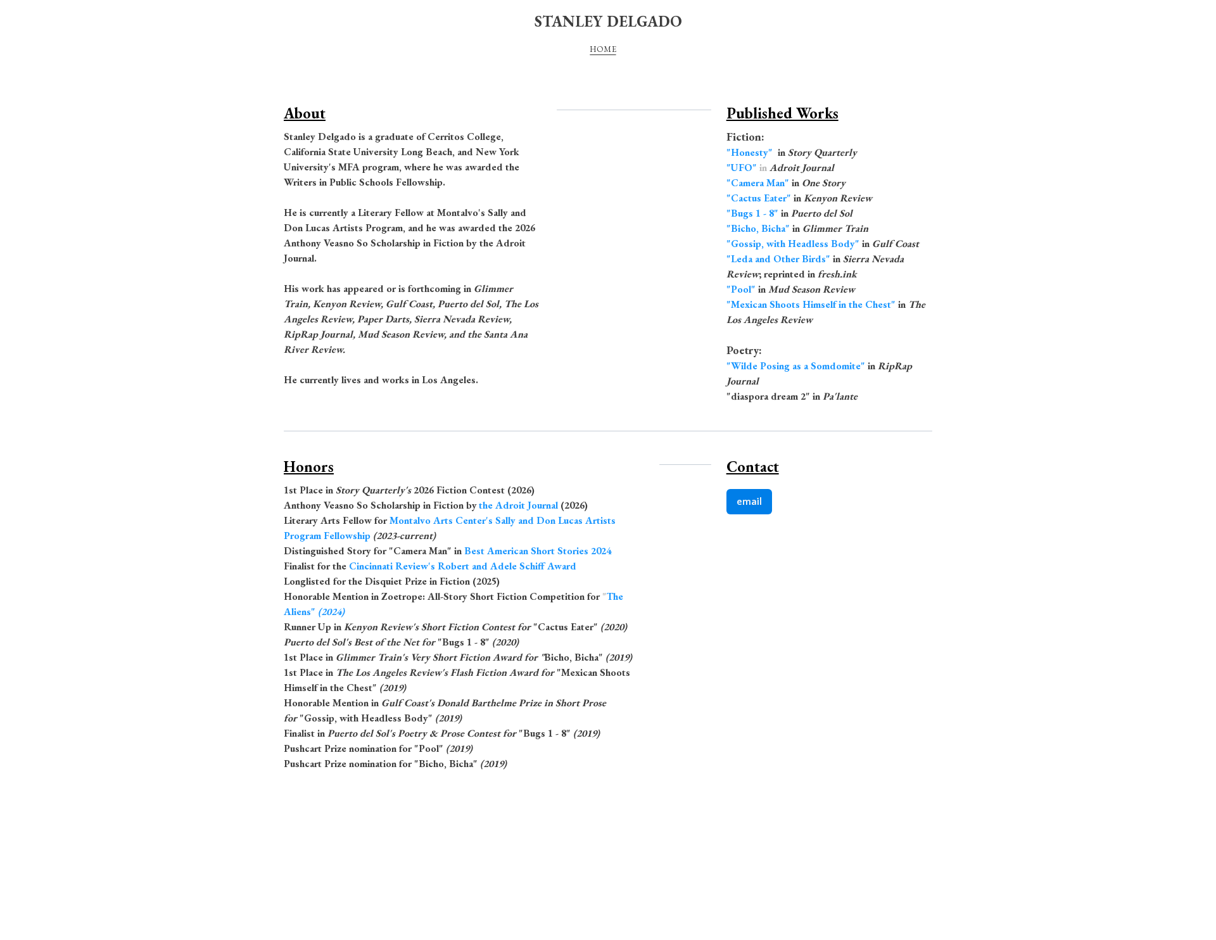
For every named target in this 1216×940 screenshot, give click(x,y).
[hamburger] (228, 20)
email (749, 501)
